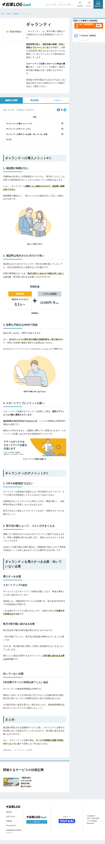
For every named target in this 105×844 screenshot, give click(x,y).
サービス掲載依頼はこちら (36, 822)
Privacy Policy (11, 825)
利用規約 (9, 821)
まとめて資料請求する (85, 25)
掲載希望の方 (98, 6)
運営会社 (9, 812)
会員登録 (80, 6)
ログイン (89, 6)
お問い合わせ (10, 816)
